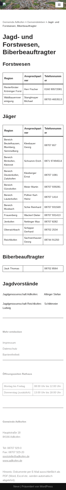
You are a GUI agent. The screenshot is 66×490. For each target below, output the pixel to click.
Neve (16, 486)
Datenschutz (10, 348)
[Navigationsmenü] (59, 5)
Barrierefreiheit (11, 354)
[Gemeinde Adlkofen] (13, 4)
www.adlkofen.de (12, 460)
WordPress (46, 486)
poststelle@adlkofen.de (16, 456)
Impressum (9, 342)
